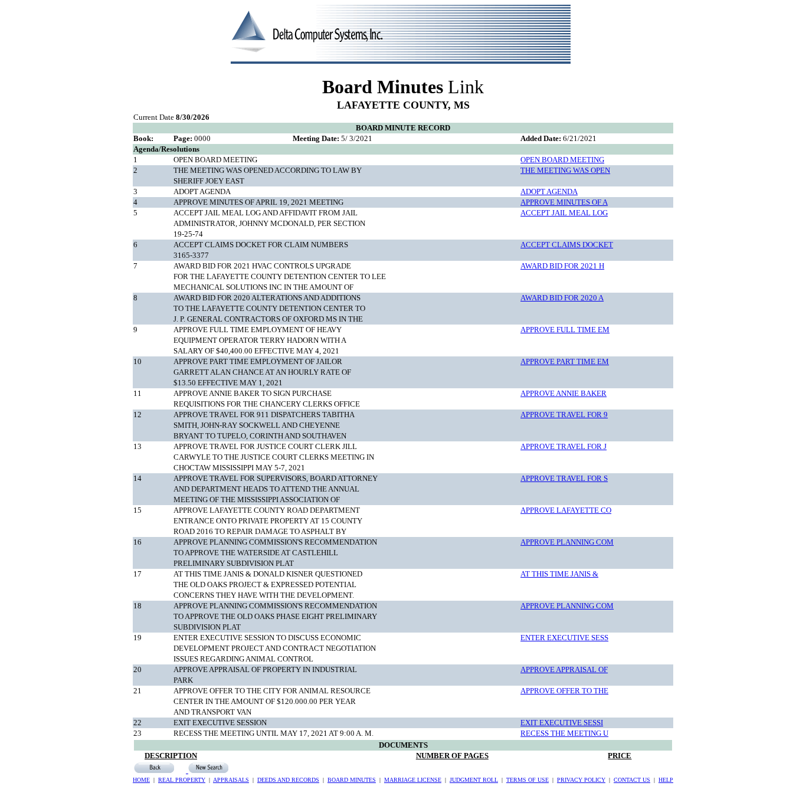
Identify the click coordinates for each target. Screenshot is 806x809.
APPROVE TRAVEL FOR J (563, 446)
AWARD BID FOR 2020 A (562, 297)
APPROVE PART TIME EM (564, 361)
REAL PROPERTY (181, 780)
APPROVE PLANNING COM (567, 542)
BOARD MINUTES (351, 780)
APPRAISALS (231, 780)
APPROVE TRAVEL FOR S (564, 478)
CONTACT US (632, 780)
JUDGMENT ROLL (474, 780)
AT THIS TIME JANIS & (559, 573)
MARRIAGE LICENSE (412, 780)
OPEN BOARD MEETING (562, 159)
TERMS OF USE (527, 780)
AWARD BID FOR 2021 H (562, 265)
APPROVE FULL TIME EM (565, 329)
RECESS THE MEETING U (564, 733)
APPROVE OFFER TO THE (564, 690)
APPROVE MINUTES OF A (564, 202)
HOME (141, 780)
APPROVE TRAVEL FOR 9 (564, 414)
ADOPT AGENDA (549, 191)
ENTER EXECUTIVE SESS (564, 637)
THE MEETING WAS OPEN (565, 170)
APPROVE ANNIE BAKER (563, 393)
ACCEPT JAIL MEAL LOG (564, 212)
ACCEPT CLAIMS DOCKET (566, 244)
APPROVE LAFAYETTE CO (565, 510)
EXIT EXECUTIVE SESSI (561, 722)
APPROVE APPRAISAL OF (564, 669)
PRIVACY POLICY (581, 780)
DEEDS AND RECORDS (288, 780)
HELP (665, 780)
